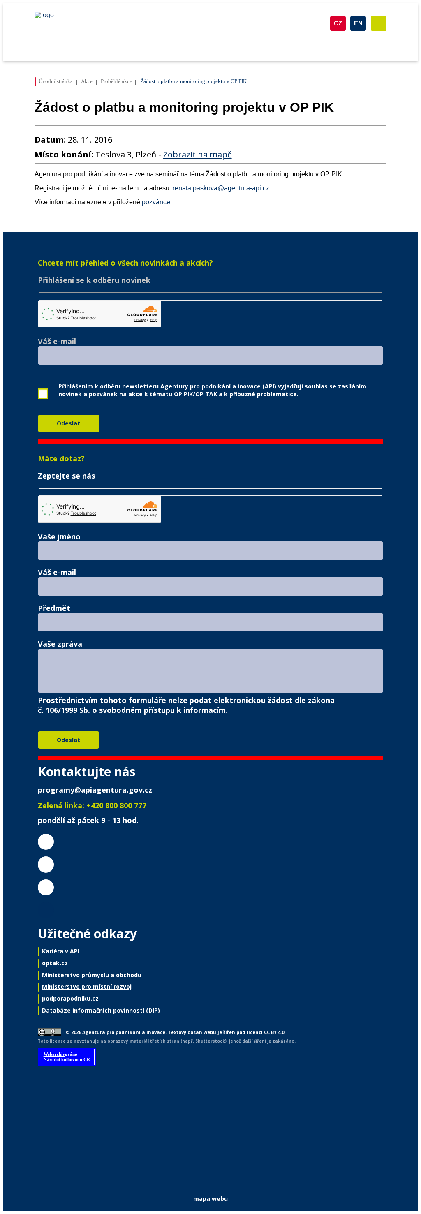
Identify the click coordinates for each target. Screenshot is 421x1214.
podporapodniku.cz (70, 998)
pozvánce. (157, 202)
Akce (87, 81)
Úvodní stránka (56, 81)
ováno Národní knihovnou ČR (67, 1057)
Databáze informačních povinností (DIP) (101, 1010)
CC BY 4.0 (274, 1032)
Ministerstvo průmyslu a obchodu (91, 975)
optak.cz (55, 963)
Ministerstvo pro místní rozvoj (87, 986)
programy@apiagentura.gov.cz (95, 790)
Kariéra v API (60, 951)
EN (358, 23)
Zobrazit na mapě (197, 154)
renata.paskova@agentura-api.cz (221, 188)
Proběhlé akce (116, 81)
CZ (338, 23)
